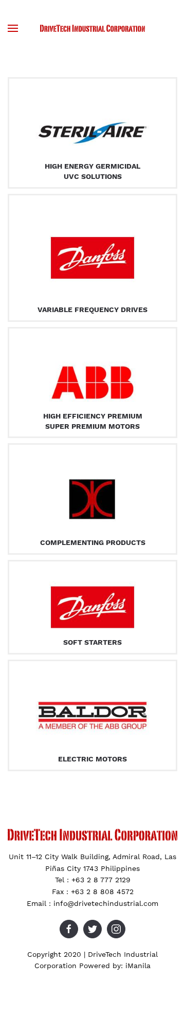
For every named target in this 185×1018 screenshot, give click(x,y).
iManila (138, 965)
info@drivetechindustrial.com (105, 903)
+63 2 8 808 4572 (102, 891)
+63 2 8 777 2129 (101, 880)
